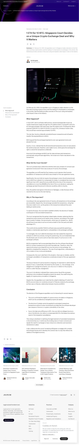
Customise (55, 438)
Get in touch (63, 394)
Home (4, 10)
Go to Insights (39, 384)
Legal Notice (34, 440)
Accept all (64, 438)
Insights (73, 1)
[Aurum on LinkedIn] (71, 395)
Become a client (9, 420)
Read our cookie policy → (49, 434)
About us (58, 1)
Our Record (66, 1)
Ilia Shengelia (34, 60)
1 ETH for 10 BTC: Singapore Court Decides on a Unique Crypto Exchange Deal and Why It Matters (34, 10)
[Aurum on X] (74, 395)
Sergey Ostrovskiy (30, 377)
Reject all (46, 438)
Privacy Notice (26, 440)
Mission (25, 1)
